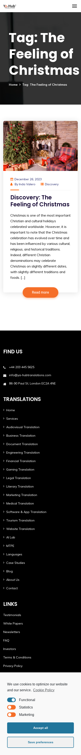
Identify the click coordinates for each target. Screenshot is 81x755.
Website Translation (20, 529)
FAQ (6, 640)
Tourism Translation (20, 520)
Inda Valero (27, 184)
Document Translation (22, 444)
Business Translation (20, 436)
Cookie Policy (43, 690)
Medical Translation (20, 503)
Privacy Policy (12, 666)
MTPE (10, 546)
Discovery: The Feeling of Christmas (40, 201)
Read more (40, 292)
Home (13, 85)
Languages (14, 554)
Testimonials (12, 615)
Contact (12, 588)
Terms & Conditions (17, 657)
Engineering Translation (23, 452)
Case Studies (15, 563)
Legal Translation (18, 478)
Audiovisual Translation (23, 427)
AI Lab (10, 537)
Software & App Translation (26, 512)
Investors (9, 649)
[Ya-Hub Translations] (9, 6)
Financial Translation (21, 461)
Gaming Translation (20, 469)
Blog (9, 571)
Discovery (52, 184)
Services (12, 419)
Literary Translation (20, 486)
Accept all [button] (40, 728)
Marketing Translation (21, 495)
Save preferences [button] (40, 742)
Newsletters (11, 632)
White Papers (13, 623)
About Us (12, 580)
